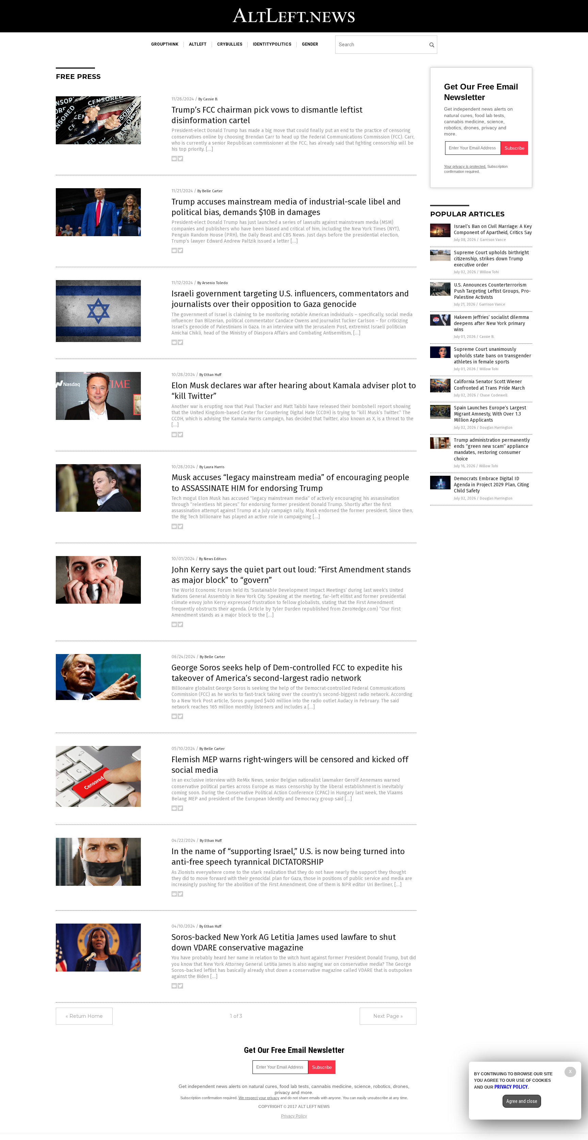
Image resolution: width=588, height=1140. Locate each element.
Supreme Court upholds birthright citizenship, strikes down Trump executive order (491, 259)
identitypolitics (272, 44)
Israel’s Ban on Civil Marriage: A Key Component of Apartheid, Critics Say (493, 229)
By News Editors (212, 559)
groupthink (164, 44)
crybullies (229, 44)
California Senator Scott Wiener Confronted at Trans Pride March (489, 385)
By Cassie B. (208, 99)
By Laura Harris (211, 467)
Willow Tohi (489, 272)
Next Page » (388, 1016)
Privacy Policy (294, 1116)
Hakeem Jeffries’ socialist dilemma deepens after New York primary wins (491, 323)
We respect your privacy (259, 1098)
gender (310, 44)
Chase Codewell (493, 395)
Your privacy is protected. (465, 166)
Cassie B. (486, 337)
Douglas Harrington (496, 427)
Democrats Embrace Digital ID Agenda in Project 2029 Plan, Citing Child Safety (491, 485)
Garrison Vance (493, 240)
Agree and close (521, 1101)
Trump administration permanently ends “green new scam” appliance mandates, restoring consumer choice (492, 449)
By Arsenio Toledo (212, 283)
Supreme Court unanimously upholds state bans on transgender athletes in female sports (492, 355)
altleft (198, 44)
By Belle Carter (210, 191)
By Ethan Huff (210, 375)
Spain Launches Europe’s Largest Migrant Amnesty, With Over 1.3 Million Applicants (490, 414)
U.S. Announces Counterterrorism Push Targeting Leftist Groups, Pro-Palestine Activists (492, 291)
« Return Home (84, 1016)
